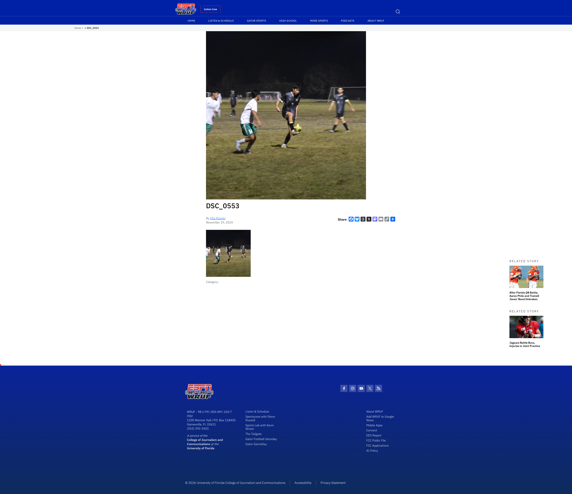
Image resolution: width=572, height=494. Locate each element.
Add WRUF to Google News (380, 418)
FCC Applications (377, 445)
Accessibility (302, 483)
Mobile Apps (374, 425)
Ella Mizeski (218, 218)
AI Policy (372, 451)
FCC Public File (376, 440)
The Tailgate (253, 434)
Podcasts (347, 20)
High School (288, 20)
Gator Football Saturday (261, 439)
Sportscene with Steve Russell (260, 418)
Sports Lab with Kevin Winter (259, 427)
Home (191, 20)
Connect (371, 430)
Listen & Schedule (221, 20)
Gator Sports (256, 20)
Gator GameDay (256, 444)
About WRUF (375, 20)
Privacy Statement (333, 483)
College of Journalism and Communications (205, 442)
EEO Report (373, 435)
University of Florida (200, 448)
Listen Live (210, 9)
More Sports (319, 20)
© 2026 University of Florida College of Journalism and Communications (235, 483)
